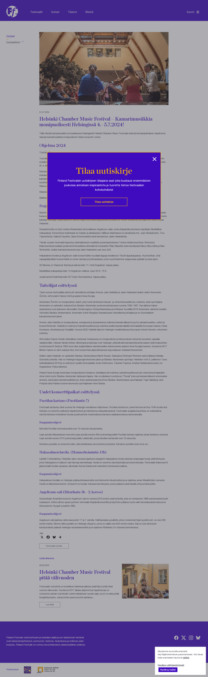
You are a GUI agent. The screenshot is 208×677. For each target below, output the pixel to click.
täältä (186, 657)
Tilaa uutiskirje (104, 201)
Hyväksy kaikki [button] (168, 669)
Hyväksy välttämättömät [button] (171, 665)
